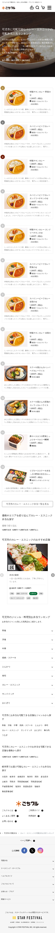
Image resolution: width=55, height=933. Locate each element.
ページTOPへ (26, 840)
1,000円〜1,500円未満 (20, 530)
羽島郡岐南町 (23, 781)
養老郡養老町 (7, 791)
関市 (37, 776)
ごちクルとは (8, 810)
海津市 (30, 776)
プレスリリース (40, 922)
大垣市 (5, 776)
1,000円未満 (6, 530)
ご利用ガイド (34, 810)
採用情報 (33, 922)
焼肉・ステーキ (26, 725)
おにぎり (38, 730)
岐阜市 (12, 776)
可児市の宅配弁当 (10, 833)
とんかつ (38, 725)
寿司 (46, 725)
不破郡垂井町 (7, 786)
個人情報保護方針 (25, 922)
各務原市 (21, 776)
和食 (4, 725)
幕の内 (47, 730)
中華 (15, 725)
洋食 (10, 725)
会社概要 (12, 922)
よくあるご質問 (9, 815)
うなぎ (5, 735)
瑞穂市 (37, 786)
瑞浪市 (18, 786)
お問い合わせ (8, 821)
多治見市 (44, 776)
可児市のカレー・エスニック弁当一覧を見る (27, 503)
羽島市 (12, 781)
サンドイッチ (26, 730)
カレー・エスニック (10, 730)
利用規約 (33, 815)
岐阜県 (5, 766)
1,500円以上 (33, 530)
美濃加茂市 (27, 786)
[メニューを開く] (49, 8)
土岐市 (5, 781)
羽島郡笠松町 (36, 781)
